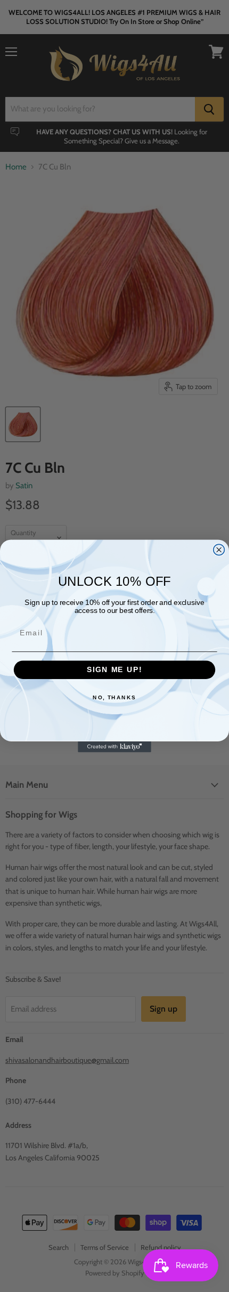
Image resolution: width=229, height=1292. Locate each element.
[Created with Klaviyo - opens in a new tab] (114, 747)
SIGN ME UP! (114, 670)
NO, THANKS (114, 698)
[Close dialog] (219, 549)
